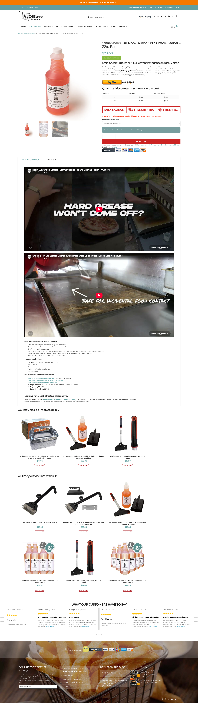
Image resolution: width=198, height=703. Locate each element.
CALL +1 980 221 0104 (29, 7)
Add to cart (141, 141)
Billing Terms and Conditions (75, 668)
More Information (30, 160)
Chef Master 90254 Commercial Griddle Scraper (39, 522)
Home (20, 33)
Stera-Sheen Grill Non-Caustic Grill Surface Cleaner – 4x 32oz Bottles (39, 582)
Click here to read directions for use (41, 378)
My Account (168, 7)
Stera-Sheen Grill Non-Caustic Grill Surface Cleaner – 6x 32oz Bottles (127, 582)
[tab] (30, 160)
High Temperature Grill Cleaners (159, 145)
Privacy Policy (68, 675)
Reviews (51, 160)
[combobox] (141, 123)
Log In (177, 7)
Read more (50, 626)
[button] (2, 619)
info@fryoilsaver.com (153, 680)
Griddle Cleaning (30, 33)
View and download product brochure (42, 382)
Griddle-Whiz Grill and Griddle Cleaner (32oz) (59, 399)
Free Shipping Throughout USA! (140, 7)
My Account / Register (72, 679)
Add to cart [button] (39, 465)
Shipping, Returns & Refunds (74, 672)
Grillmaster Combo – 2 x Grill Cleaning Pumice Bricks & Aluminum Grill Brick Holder (39, 457)
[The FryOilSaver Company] (31, 16)
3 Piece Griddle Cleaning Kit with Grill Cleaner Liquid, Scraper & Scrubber (84, 457)
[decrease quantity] (104, 136)
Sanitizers (175, 145)
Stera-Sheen (112, 147)
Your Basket (158, 7)
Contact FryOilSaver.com (73, 683)
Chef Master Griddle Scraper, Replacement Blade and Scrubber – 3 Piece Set (83, 523)
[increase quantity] (113, 136)
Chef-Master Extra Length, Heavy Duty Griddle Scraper (127, 457)
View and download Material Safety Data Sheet (45, 380)
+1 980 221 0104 (151, 682)
